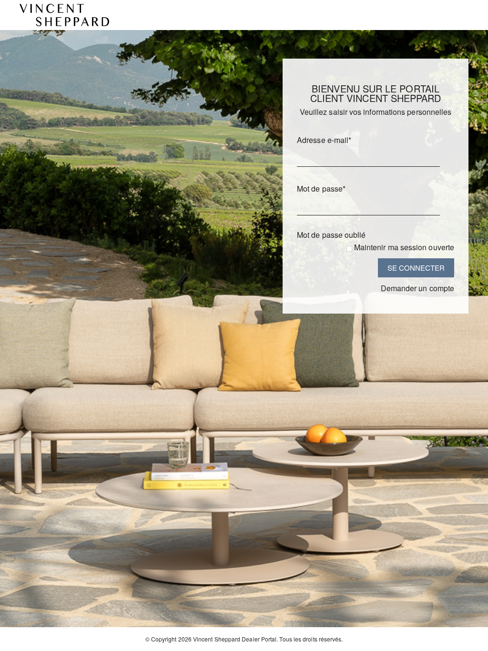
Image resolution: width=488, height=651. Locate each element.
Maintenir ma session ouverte (404, 247)
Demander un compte (417, 288)
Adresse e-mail (324, 139)
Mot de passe (321, 188)
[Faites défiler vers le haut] (467, 640)
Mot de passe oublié (331, 234)
